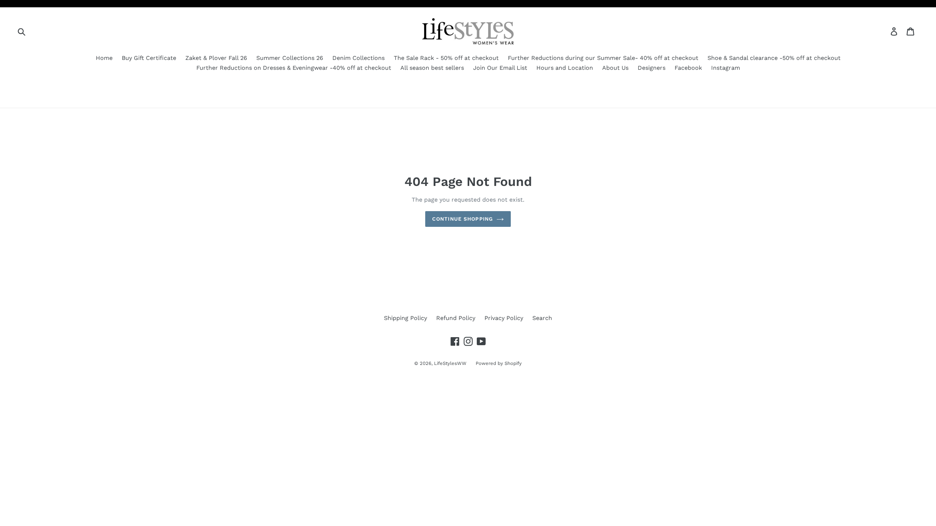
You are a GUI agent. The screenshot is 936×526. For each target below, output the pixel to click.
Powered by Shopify (499, 363)
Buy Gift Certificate (149, 57)
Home (104, 57)
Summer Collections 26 (289, 57)
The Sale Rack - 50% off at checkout (446, 57)
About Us (615, 67)
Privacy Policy (503, 318)
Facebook (688, 67)
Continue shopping (462, 219)
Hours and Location (564, 67)
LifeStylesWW (450, 363)
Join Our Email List (500, 67)
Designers (651, 67)
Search (542, 318)
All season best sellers (432, 67)
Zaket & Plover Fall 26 (216, 57)
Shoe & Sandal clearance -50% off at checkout (774, 57)
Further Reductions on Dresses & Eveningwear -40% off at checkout (293, 67)
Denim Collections (358, 57)
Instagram (725, 67)
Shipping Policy (405, 318)
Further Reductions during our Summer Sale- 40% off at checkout (603, 57)
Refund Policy (455, 318)
